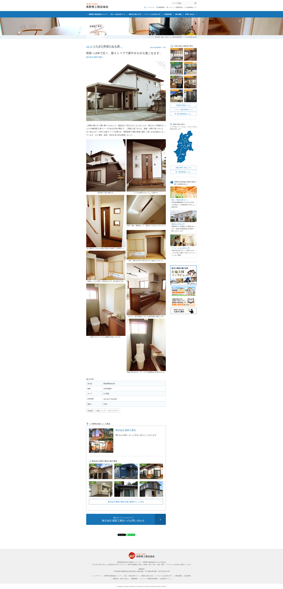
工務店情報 (167, 14)
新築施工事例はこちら (183, 105)
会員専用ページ (192, 7)
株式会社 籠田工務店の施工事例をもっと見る (126, 501)
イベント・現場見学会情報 (148, 578)
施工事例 (178, 14)
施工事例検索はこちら (184, 114)
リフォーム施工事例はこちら (183, 109)
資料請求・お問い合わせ (121, 578)
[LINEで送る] (130, 535)
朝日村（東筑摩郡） (177, 37)
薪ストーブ (101, 411)
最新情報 (161, 7)
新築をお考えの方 (135, 14)
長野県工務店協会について (98, 14)
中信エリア (168, 37)
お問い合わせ (189, 14)
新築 (162, 37)
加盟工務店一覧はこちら (183, 167)
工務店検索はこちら (184, 172)
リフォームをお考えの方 (152, 14)
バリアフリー (114, 411)
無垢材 (90, 411)
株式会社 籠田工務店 (94, 57)
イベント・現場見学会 (175, 7)
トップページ (150, 7)
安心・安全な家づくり (118, 14)
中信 (164, 47)
